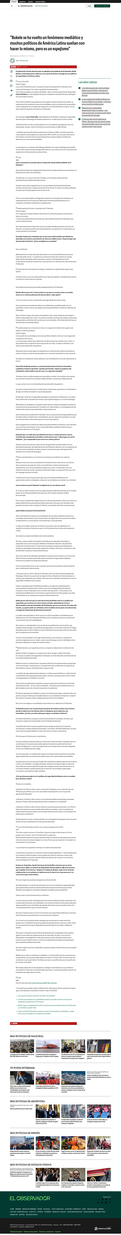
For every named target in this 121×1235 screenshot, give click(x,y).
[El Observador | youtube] (106, 1199)
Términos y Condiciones (46, 1231)
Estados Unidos (40, 1)
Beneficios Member (29, 1209)
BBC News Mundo (41, 6)
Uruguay (14, 1)
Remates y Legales (59, 1212)
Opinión (40, 1212)
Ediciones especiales (74, 1212)
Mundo (101, 1209)
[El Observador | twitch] (110, 1203)
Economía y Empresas (73, 1209)
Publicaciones (89, 1212)
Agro (84, 1209)
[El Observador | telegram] (106, 1203)
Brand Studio (92, 1209)
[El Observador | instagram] (102, 1199)
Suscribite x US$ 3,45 (102, 6)
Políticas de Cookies (16, 1231)
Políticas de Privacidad (31, 1231)
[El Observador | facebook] (99, 1199)
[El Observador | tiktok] (110, 1199)
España (30, 1)
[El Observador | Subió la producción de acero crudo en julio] (22, 1106)
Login (89, 6)
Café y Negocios (58, 1209)
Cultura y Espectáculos (19, 1212)
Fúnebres (47, 1212)
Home (12, 1209)
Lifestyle (32, 1212)
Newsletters (100, 1212)
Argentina (22, 1)
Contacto (58, 1231)
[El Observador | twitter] (96, 1199)
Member (18, 1209)
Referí (39, 1209)
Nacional (46, 1209)
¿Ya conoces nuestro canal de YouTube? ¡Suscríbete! (36, 996)
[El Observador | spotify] (102, 1203)
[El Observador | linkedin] (98, 1203)
